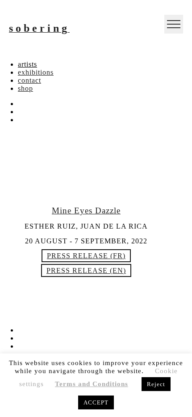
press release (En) (86, 270)
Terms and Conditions (91, 383)
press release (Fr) (86, 256)
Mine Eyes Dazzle (86, 210)
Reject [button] (156, 384)
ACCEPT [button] (96, 402)
